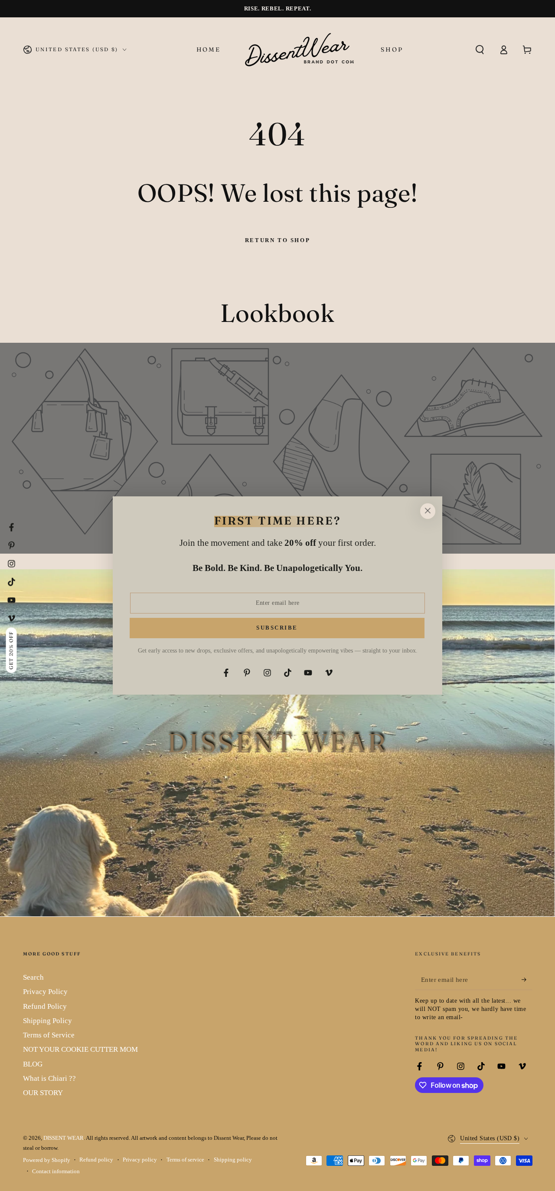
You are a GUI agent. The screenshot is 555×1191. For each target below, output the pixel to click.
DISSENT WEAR (63, 1138)
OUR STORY (43, 1093)
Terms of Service (49, 1035)
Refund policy (96, 1160)
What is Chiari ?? (49, 1078)
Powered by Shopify (46, 1160)
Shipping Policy (47, 1021)
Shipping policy (233, 1160)
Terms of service (185, 1160)
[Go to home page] (300, 49)
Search (33, 977)
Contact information (56, 1171)
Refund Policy (45, 1006)
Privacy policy (140, 1160)
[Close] (427, 511)
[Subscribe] (527, 980)
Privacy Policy (45, 992)
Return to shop (277, 240)
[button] (480, 49)
